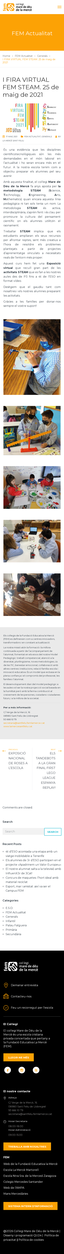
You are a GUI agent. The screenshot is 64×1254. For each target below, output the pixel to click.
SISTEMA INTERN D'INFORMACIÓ (30, 1206)
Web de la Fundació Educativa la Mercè (30, 1164)
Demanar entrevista (24, 985)
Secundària (13, 934)
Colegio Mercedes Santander (23, 1181)
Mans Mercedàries (15, 1193)
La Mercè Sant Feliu (13, 140)
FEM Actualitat (32, 136)
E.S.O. (9, 908)
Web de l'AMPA (13, 1187)
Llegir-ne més (18, 1057)
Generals (47, 136)
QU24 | (38, 1235)
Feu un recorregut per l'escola (32, 1007)
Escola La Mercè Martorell (21, 1170)
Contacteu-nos (21, 996)
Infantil (10, 921)
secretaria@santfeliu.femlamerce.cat (24, 723)
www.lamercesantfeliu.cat (17, 726)
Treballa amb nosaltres (27, 1146)
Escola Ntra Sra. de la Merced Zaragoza (29, 1175)
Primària (11, 929)
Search (52, 831)
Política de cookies (31, 1239)
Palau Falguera (16, 925)
